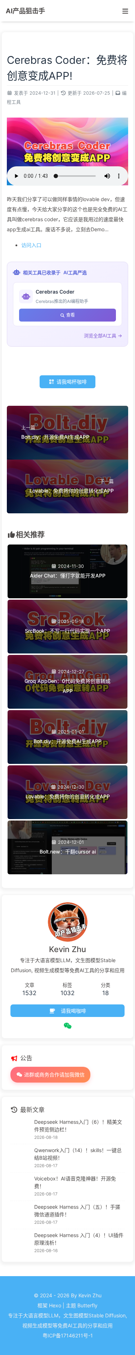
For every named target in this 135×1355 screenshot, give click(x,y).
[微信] (67, 1026)
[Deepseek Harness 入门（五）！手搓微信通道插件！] (20, 1215)
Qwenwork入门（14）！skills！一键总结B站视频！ (78, 1154)
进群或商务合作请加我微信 (54, 1074)
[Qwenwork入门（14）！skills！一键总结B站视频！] (20, 1158)
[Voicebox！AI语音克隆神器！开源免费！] (20, 1186)
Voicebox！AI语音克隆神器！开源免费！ (75, 1182)
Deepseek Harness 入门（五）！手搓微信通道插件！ (77, 1210)
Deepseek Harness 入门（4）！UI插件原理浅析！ (78, 1239)
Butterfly (87, 1305)
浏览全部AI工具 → (103, 335)
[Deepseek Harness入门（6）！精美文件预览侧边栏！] (20, 1130)
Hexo (55, 1305)
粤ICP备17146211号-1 (67, 1335)
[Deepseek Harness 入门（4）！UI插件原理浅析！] (20, 1243)
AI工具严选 (75, 272)
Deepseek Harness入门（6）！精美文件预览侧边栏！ (78, 1125)
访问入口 (31, 245)
